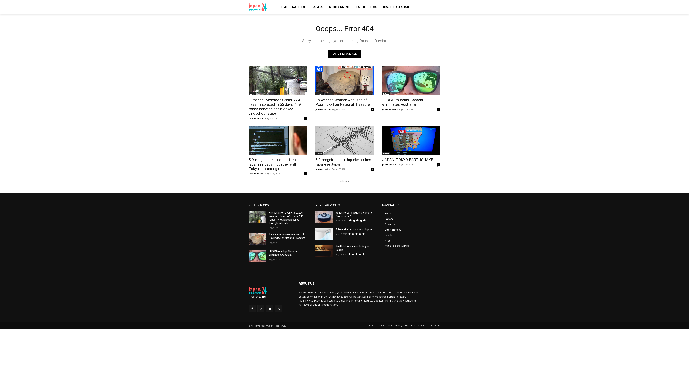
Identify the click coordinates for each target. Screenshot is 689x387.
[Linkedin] (269, 308)
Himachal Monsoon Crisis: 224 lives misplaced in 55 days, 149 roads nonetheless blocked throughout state (275, 107)
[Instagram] (260, 308)
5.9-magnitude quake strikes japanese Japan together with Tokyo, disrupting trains (273, 164)
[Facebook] (252, 308)
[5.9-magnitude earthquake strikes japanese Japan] (344, 140)
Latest (252, 94)
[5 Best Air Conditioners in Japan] (324, 234)
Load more (343, 181)
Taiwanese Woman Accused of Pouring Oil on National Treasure (342, 102)
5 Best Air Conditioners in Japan (354, 229)
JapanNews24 (256, 118)
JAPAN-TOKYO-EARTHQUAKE (407, 160)
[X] (278, 308)
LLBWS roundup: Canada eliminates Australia (402, 102)
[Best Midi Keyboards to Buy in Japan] (324, 251)
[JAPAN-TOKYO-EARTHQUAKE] (411, 140)
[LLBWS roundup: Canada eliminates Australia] (411, 80)
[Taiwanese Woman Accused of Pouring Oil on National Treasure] (344, 80)
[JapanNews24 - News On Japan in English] (261, 7)
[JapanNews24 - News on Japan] (269, 290)
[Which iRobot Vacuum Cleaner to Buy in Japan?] (324, 217)
